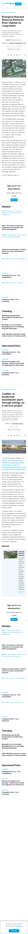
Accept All (14, 930)
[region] (14, 927)
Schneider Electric (17, 423)
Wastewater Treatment (9, 12)
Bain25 (13, 441)
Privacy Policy (19, 926)
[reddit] (17, 55)
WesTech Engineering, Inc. (17, 43)
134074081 (11, 552)
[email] (19, 55)
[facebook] (8, 55)
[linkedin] (11, 55)
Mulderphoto (11, 553)
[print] (25, 55)
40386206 (8, 441)
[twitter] (14, 55)
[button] (3, 4)
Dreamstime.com (20, 441)
